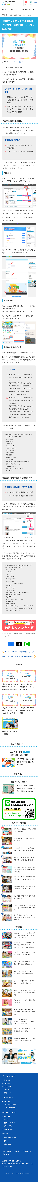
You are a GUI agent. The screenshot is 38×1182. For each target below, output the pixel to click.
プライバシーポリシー (8, 1167)
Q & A (5, 1141)
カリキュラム (7, 1086)
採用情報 (11, 1161)
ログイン (31, 5)
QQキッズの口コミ (9, 1123)
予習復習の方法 (8, 1129)
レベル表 (6, 1090)
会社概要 (4, 1161)
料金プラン (7, 1101)
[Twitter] (19, 644)
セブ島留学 (16, 1151)
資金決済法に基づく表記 (26, 1164)
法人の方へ (6, 1154)
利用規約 (18, 1161)
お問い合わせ (7, 1144)
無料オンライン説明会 (10, 1138)
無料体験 (26, 5)
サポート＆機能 (16, 62)
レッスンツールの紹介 (10, 1105)
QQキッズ (5, 9)
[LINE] (27, 644)
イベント (6, 1119)
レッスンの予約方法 (9, 1108)
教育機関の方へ (27, 1151)
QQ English (7, 1151)
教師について (7, 1093)
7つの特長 (7, 1083)
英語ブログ (14, 9)
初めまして (7, 1080)
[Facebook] (11, 644)
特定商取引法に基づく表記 (10, 1164)
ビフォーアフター (9, 1126)
